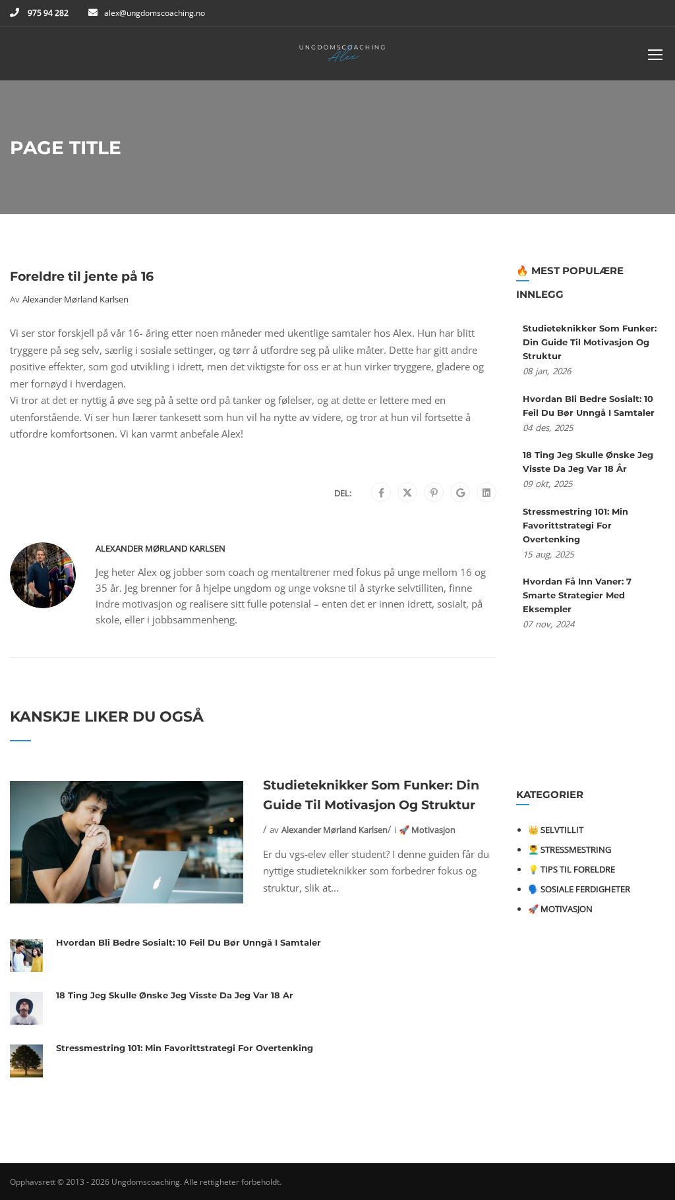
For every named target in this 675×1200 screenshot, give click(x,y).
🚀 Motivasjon (427, 830)
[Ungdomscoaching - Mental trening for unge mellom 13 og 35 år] (343, 57)
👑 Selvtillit (555, 830)
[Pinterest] (434, 493)
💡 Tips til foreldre (571, 869)
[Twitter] (407, 493)
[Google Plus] (460, 493)
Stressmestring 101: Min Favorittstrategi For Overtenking (184, 1048)
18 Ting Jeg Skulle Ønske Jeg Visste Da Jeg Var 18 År (174, 995)
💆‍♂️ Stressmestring (569, 849)
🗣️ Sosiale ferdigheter (579, 889)
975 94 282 (47, 12)
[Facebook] (381, 493)
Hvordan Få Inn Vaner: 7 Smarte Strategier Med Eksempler (577, 595)
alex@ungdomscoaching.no (154, 12)
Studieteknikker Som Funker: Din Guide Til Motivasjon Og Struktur (371, 795)
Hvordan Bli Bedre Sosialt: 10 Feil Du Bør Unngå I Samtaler (188, 942)
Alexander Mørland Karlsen (75, 299)
